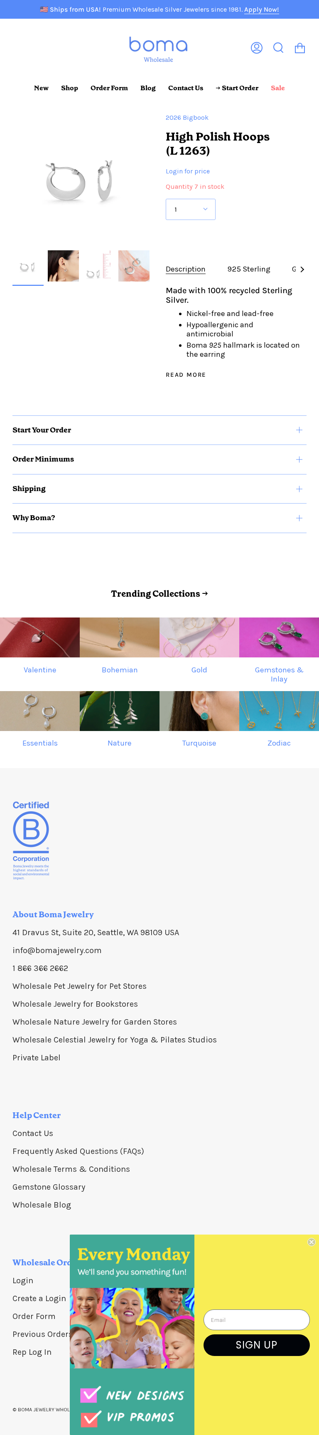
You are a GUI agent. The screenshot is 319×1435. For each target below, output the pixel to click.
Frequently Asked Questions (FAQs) (78, 1151)
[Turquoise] (199, 711)
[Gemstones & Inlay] (279, 637)
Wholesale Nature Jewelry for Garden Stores (94, 1022)
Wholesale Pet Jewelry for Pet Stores (79, 986)
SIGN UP (256, 1345)
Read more (186, 375)
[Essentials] (40, 711)
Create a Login (39, 1298)
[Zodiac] (279, 711)
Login (22, 1280)
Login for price (188, 171)
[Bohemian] (120, 637)
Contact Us (32, 1133)
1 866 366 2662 (40, 968)
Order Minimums (43, 459)
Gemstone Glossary (48, 1187)
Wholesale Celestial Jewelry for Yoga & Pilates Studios (114, 1040)
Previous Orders (42, 1334)
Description (186, 269)
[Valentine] (40, 637)
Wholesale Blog (41, 1205)
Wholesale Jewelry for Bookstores (75, 1004)
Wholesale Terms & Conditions (71, 1169)
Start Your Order (41, 430)
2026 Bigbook (187, 117)
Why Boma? (33, 518)
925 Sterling (248, 269)
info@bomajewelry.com (57, 950)
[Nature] (120, 711)
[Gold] (199, 637)
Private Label (36, 1057)
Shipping (29, 489)
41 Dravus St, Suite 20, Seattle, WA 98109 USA (95, 932)
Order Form (34, 1316)
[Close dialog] (311, 1242)
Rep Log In (32, 1352)
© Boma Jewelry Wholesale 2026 (55, 1410)
